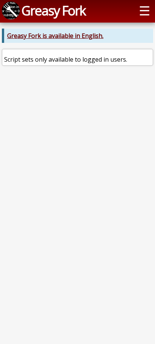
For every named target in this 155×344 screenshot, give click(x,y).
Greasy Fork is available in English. (55, 36)
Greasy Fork (53, 10)
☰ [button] (144, 10)
